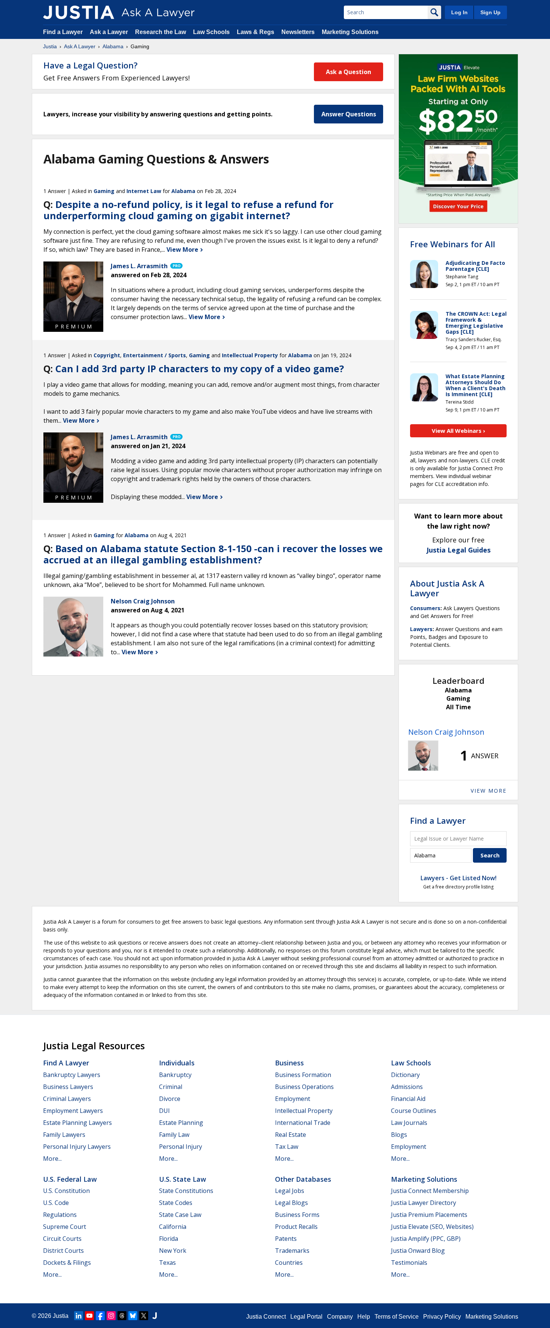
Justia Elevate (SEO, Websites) (432, 1227)
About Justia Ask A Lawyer (447, 588)
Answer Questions (348, 114)
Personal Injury (180, 1146)
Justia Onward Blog (418, 1250)
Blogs (399, 1134)
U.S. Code (56, 1203)
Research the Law (160, 32)
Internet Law (143, 191)
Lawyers (421, 629)
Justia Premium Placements (429, 1215)
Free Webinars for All (452, 244)
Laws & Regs (255, 32)
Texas (167, 1262)
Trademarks (292, 1250)
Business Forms (297, 1215)
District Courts (63, 1250)
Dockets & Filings (67, 1262)
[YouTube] (89, 1315)
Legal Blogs (291, 1203)
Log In (459, 12)
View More (183, 249)
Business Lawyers (68, 1087)
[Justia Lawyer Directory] (154, 1315)
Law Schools (211, 32)
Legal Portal (306, 1316)
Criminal (170, 1087)
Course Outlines (413, 1111)
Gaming (104, 191)
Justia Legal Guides (459, 549)
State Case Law (180, 1215)
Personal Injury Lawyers (77, 1146)
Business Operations (304, 1087)
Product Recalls (296, 1227)
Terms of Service (397, 1316)
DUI (164, 1111)
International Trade (302, 1123)
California (172, 1227)
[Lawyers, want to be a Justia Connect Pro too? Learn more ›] (176, 265)
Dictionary (405, 1075)
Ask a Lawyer (109, 32)
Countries (289, 1262)
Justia (50, 46)
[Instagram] (111, 1315)
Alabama (113, 46)
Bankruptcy (175, 1075)
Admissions (407, 1087)
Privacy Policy (442, 1316)
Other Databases (303, 1179)
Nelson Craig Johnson (446, 732)
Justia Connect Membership (430, 1191)
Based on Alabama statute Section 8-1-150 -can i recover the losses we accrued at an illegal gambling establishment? (213, 554)
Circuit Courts (62, 1238)
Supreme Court (64, 1227)
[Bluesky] (132, 1315)
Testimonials (409, 1262)
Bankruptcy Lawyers (71, 1075)
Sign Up (490, 12)
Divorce (169, 1099)
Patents (286, 1238)
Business (289, 1062)
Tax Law (286, 1146)
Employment (292, 1099)
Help (363, 1316)
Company (340, 1316)
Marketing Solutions (350, 32)
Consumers (425, 608)
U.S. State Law (182, 1179)
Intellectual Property (250, 355)
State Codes (175, 1203)
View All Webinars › (458, 430)
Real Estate (290, 1134)
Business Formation (303, 1075)
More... (52, 1158)
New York (172, 1250)
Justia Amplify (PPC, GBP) (426, 1238)
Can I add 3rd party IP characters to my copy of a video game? (199, 368)
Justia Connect (266, 1316)
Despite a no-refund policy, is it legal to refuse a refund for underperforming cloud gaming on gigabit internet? (188, 210)
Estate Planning (181, 1123)
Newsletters (298, 32)
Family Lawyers (64, 1134)
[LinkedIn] (78, 1315)
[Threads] (121, 1315)
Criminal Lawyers (67, 1099)
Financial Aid (408, 1099)
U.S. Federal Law (70, 1179)
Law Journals (409, 1123)
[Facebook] (100, 1315)
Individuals (177, 1062)
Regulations (60, 1215)
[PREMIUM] (73, 291)
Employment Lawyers (73, 1111)
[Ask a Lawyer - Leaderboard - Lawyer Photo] (423, 756)
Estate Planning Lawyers (77, 1123)
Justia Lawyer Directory (423, 1203)
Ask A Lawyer (79, 46)
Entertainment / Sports (154, 355)
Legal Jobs (289, 1191)
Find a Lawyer (63, 32)
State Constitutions (186, 1191)
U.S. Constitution (66, 1191)
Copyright (107, 355)
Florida (168, 1238)
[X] (143, 1315)
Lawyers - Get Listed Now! (458, 878)
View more (489, 790)
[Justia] (78, 12)
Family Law (174, 1134)
